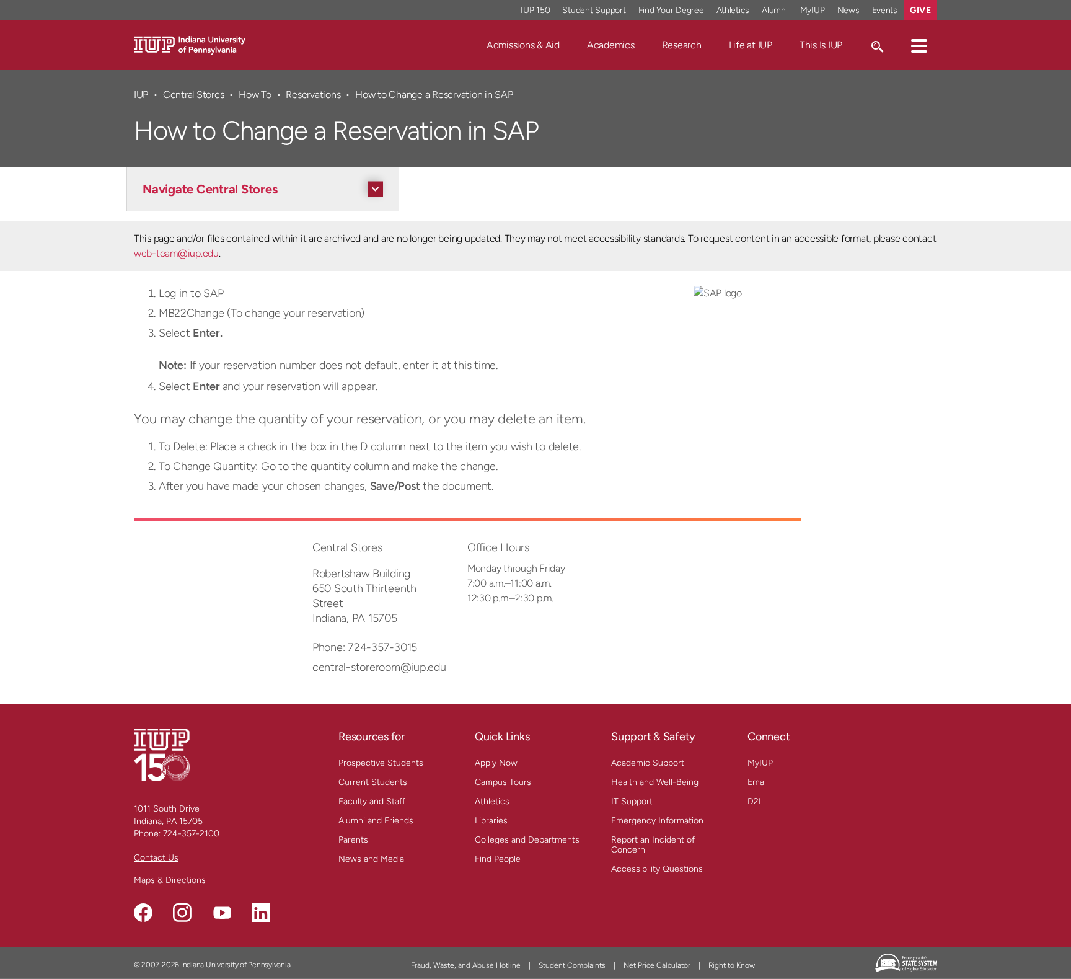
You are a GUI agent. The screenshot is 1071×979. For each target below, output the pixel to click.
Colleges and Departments (527, 840)
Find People (498, 859)
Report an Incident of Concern (653, 845)
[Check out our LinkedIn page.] (261, 912)
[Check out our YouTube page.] (222, 912)
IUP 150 (535, 10)
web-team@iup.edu (176, 253)
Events (885, 10)
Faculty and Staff (371, 801)
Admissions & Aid (523, 45)
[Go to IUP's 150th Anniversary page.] (162, 754)
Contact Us (156, 858)
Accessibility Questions (657, 869)
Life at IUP (750, 45)
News (848, 10)
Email (757, 782)
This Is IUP (821, 45)
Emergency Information (657, 820)
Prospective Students (380, 763)
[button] (919, 45)
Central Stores (193, 94)
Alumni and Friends (375, 820)
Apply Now (496, 763)
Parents (353, 840)
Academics (611, 45)
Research (682, 45)
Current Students (372, 782)
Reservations (313, 94)
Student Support (593, 10)
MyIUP (812, 10)
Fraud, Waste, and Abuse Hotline (466, 965)
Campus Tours (503, 782)
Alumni (775, 10)
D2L (755, 801)
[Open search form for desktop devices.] (877, 45)
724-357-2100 (191, 833)
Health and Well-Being (655, 782)
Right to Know (731, 965)
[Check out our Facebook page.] (143, 912)
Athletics (733, 10)
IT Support (632, 801)
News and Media (371, 859)
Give (920, 10)
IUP (141, 94)
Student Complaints (572, 965)
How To (255, 94)
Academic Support (647, 763)
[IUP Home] (189, 44)
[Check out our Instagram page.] (182, 912)
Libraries (491, 820)
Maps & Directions (170, 880)
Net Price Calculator (657, 965)
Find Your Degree (671, 10)
